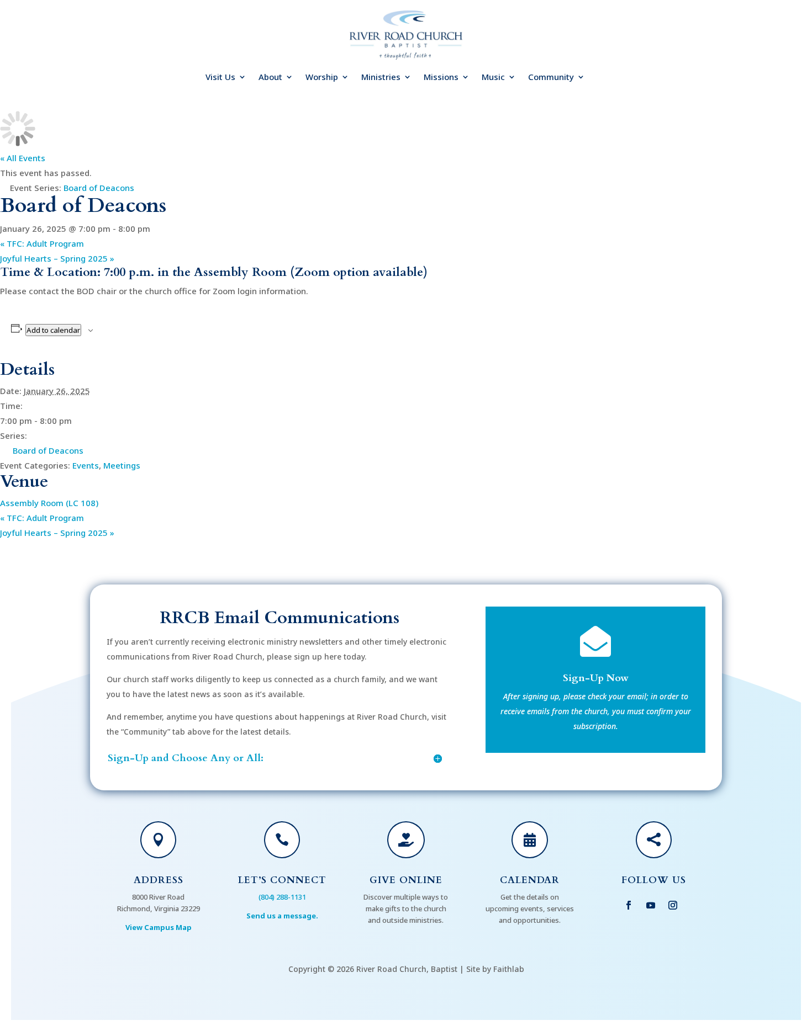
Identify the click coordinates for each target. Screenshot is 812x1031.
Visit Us (220, 77)
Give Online (406, 880)
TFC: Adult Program (42, 243)
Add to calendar (53, 330)
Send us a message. (282, 916)
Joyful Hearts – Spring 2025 (57, 258)
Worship (321, 77)
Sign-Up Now (596, 678)
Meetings (121, 465)
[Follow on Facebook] (628, 905)
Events (85, 465)
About (270, 77)
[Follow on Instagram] (673, 905)
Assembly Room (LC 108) (49, 502)
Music (493, 77)
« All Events (22, 157)
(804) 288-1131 (282, 897)
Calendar (530, 880)
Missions (441, 77)
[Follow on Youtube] (651, 905)
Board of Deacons (48, 450)
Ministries (380, 77)
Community (551, 77)
